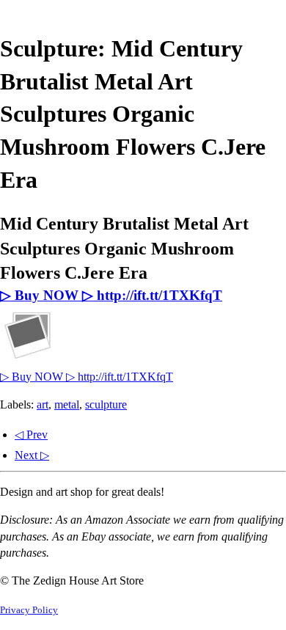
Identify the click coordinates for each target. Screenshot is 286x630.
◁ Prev (31, 434)
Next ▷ (32, 455)
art (42, 404)
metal (66, 404)
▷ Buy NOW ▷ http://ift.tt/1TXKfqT (111, 295)
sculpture (106, 404)
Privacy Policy (29, 610)
